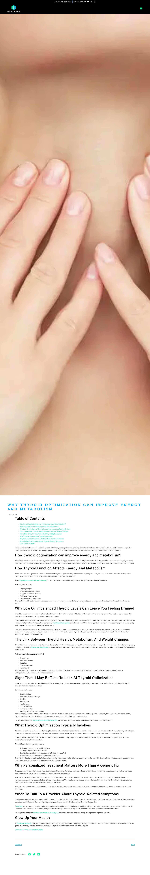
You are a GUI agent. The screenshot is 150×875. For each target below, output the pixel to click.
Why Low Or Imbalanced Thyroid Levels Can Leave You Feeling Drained (45, 529)
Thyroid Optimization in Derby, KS (44, 720)
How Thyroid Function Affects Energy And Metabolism (39, 527)
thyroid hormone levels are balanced (32, 580)
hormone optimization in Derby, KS (45, 813)
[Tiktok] (94, 1)
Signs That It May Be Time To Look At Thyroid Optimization (41, 534)
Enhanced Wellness (24, 823)
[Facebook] (88, 1)
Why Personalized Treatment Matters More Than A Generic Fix (42, 539)
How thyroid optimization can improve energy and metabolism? (43, 524)
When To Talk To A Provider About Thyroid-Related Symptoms (42, 541)
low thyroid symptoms (61, 623)
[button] (29, 854)
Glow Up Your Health (27, 544)
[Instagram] (91, 1)
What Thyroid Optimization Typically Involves (36, 536)
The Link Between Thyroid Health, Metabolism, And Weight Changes (44, 532)
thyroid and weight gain (39, 647)
